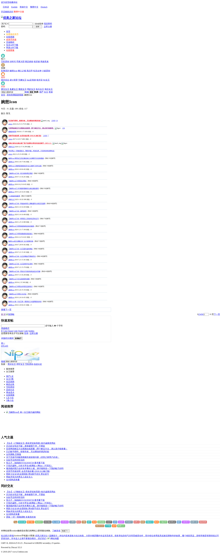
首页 (8, 31)
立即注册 (48, 26)
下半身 (108, 526)
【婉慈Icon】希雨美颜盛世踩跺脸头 (20, 234)
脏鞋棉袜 (64, 522)
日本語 (6, 7)
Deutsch (44, 7)
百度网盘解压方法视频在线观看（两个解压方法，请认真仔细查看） (31, 128)
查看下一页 (6, 309)
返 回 (3, 314)
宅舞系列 (186, 522)
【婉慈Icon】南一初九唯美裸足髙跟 (20, 173)
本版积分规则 (7, 338)
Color (5, 331)
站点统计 (5, 536)
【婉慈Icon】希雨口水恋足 (17, 294)
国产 (41, 92)
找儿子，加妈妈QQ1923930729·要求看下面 (25, 463)
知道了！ (65, 531)
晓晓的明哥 (12, 132)
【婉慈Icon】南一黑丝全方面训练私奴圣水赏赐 (24, 271)
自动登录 (39, 24)
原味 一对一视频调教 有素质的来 (21, 517)
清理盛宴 (101, 522)
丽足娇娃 (29, 61)
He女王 (46, 80)
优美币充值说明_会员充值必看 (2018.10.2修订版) (24, 136)
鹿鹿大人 (121, 526)
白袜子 (109, 522)
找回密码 (48, 23)
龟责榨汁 (39, 522)
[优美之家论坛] (11, 17)
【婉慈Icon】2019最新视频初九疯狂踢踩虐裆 (23, 188)
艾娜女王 (22, 80)
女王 (46, 92)
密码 (3, 26)
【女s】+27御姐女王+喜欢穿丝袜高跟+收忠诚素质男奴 (30, 443)
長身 (94, 522)
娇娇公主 (11, 147)
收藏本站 (13, 2)
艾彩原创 (5, 61)
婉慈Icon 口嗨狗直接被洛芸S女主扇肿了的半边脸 (25, 166)
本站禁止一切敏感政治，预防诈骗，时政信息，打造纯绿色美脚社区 (31, 151)
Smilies (31, 331)
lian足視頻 (31, 80)
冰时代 (13, 61)
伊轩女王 (20, 364)
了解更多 (56, 531)
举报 (12, 536)
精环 (89, 522)
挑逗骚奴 (47, 522)
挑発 (142, 522)
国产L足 (10, 376)
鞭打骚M (30, 522)
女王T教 (10, 379)
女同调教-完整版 (13, 454)
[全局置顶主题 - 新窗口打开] (4, 125)
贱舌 (78, 522)
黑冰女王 (12, 364)
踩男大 (136, 522)
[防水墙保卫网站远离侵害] (49, 538)
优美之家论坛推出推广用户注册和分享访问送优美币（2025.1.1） (30, 143)
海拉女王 (49, 89)
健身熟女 (172, 522)
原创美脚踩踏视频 (15, 95)
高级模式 (5, 328)
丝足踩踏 (10, 382)
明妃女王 (31, 89)
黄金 (8, 392)
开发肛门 (129, 522)
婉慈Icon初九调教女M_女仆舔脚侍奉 (20, 241)
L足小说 (10, 398)
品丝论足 (38, 364)
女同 (115, 522)
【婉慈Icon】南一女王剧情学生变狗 (20, 264)
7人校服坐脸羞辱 (14, 196)
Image (10, 331)
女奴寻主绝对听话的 (15, 460)
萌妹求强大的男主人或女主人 (19, 477)
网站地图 (55, 538)
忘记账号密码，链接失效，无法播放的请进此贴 (24, 121)
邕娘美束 (44, 61)
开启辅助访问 (7, 12)
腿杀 (156, 522)
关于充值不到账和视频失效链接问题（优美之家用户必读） (32, 457)
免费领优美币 (12, 34)
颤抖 (179, 522)
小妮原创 (46, 71)
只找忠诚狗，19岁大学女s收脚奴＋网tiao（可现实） (29, 466)
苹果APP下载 (12, 48)
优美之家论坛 (41, 536)
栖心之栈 (22, 71)
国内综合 (5, 80)
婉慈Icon (13, 71)
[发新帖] (10, 314)
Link (16, 331)
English (14, 7)
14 (57, 121)
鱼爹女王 (14, 89)
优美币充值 (11, 39)
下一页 (217, 314)
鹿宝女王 (5, 89)
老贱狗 (121, 522)
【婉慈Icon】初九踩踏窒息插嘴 (19, 279)
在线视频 (10, 37)
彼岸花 (39, 80)
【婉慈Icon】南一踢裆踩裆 (17, 211)
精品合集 (10, 384)
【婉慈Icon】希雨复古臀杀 (17, 181)
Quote (20, 331)
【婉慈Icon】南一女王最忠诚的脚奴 (20, 249)
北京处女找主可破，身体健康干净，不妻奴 (25, 446)
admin (10, 124)
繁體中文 (34, 7)
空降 (84, 522)
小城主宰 (163, 522)
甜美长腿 (22, 522)
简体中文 (24, 7)
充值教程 (10, 42)
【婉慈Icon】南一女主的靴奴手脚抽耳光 (22, 256)
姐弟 (114, 526)
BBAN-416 (100, 526)
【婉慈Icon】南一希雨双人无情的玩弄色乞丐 (23, 219)
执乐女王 (40, 89)
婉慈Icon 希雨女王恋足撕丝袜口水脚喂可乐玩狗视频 (26, 158)
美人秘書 (56, 522)
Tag (15, 522)
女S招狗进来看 (13, 480)
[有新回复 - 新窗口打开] (4, 162)
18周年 (72, 522)
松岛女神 (37, 71)
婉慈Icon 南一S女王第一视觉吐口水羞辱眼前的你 (25, 301)
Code (26, 331)
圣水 (12, 392)
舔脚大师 (194, 522)
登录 (26, 333)
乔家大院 (20, 61)
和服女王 (149, 522)
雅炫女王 (22, 89)
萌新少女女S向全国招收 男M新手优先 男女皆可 (27, 474)
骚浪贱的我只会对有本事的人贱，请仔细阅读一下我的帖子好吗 (34, 468)
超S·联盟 (14, 80)
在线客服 (10, 50)
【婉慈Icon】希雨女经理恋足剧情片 (20, 286)
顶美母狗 (203, 522)
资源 (51, 92)
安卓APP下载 (12, 45)
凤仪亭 (30, 71)
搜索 (27, 92)
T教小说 (10, 400)
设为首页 (5, 2)
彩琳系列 (5, 71)
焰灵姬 (37, 61)
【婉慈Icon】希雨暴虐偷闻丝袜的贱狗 (21, 226)
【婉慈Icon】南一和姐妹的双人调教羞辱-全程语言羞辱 (26, 203)
